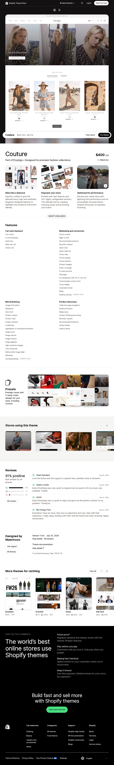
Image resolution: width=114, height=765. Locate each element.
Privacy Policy (28, 758)
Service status (95, 744)
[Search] (82, 3)
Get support (12, 546)
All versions (49, 539)
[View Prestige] (82, 390)
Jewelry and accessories (31, 741)
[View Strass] (54, 390)
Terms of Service (12, 758)
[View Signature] (40, 390)
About (91, 731)
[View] (18, 441)
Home (28, 747)
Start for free (101, 3)
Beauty (29, 736)
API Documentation (76, 736)
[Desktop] (54, 10)
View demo (90, 135)
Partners (92, 736)
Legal (91, 740)
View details (37, 539)
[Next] (107, 425)
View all (93, 571)
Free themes (52, 736)
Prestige (17, 160)
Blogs (70, 744)
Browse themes (66, 3)
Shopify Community (76, 740)
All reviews (11, 501)
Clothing (29, 731)
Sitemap (63, 758)
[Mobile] (59, 10)
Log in (89, 3)
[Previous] (101, 425)
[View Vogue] (68, 390)
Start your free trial (57, 710)
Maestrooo (104, 160)
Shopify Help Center (76, 731)
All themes (11, 552)
